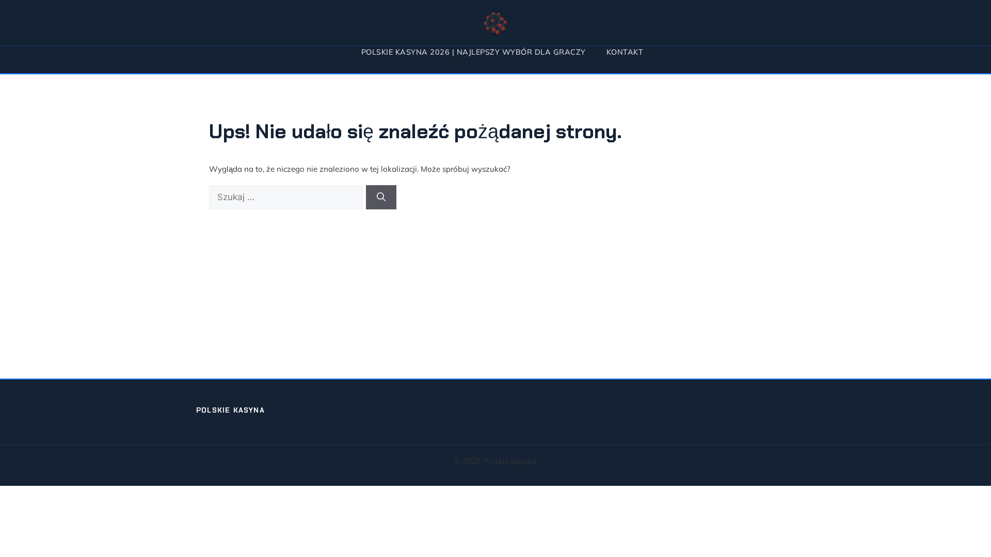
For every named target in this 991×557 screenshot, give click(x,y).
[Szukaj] (381, 197)
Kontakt (625, 52)
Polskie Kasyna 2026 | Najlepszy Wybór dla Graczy (473, 52)
